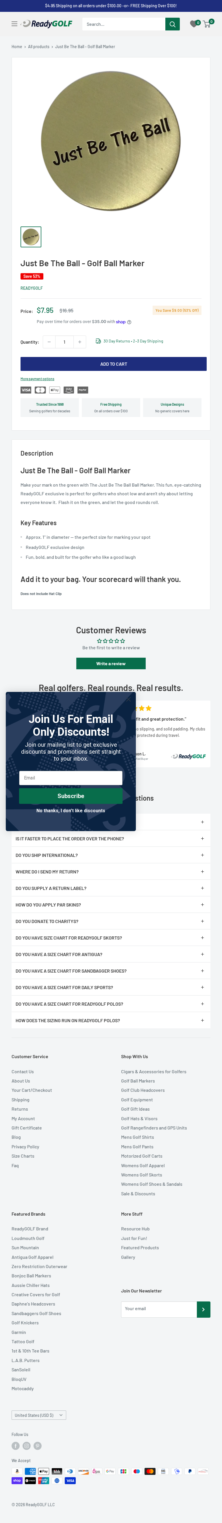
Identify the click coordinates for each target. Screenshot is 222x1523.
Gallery (128, 1257)
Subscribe (71, 796)
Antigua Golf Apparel (32, 1257)
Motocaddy (23, 1388)
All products (38, 46)
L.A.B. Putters (26, 1360)
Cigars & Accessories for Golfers (153, 1071)
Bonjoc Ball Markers (31, 1275)
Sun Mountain (25, 1247)
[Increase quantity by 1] (80, 342)
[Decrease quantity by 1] (49, 342)
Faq (15, 1165)
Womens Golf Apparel (143, 1165)
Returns (20, 1109)
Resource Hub (135, 1228)
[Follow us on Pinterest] (38, 1446)
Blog (16, 1137)
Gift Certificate (27, 1127)
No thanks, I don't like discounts (70, 810)
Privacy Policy (25, 1146)
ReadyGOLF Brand (30, 1228)
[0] (206, 24)
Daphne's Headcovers (33, 1303)
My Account (23, 1118)
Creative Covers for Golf (36, 1294)
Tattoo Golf (23, 1341)
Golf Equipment (137, 1099)
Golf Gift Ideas (135, 1109)
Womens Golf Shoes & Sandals (151, 1184)
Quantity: (30, 342)
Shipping (20, 1099)
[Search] (172, 24)
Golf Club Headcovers (143, 1090)
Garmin (19, 1332)
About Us (21, 1080)
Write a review (111, 663)
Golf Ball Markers (138, 1080)
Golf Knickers (25, 1322)
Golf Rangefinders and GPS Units (154, 1127)
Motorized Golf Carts (141, 1155)
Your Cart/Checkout (32, 1090)
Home (17, 46)
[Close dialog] (128, 699)
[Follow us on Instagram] (27, 1446)
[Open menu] (14, 23)
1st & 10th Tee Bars (30, 1350)
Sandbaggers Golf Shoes (36, 1313)
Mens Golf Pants (137, 1146)
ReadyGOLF (32, 288)
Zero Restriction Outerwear (39, 1266)
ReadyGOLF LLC (40, 1504)
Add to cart (113, 364)
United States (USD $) (34, 1415)
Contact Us (23, 1071)
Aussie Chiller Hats (31, 1285)
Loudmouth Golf (28, 1238)
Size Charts (23, 1155)
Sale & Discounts (138, 1193)
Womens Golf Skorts (141, 1174)
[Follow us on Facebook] (16, 1446)
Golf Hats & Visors (139, 1118)
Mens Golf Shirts (137, 1137)
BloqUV (19, 1379)
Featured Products (140, 1247)
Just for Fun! (134, 1238)
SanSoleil (21, 1369)
